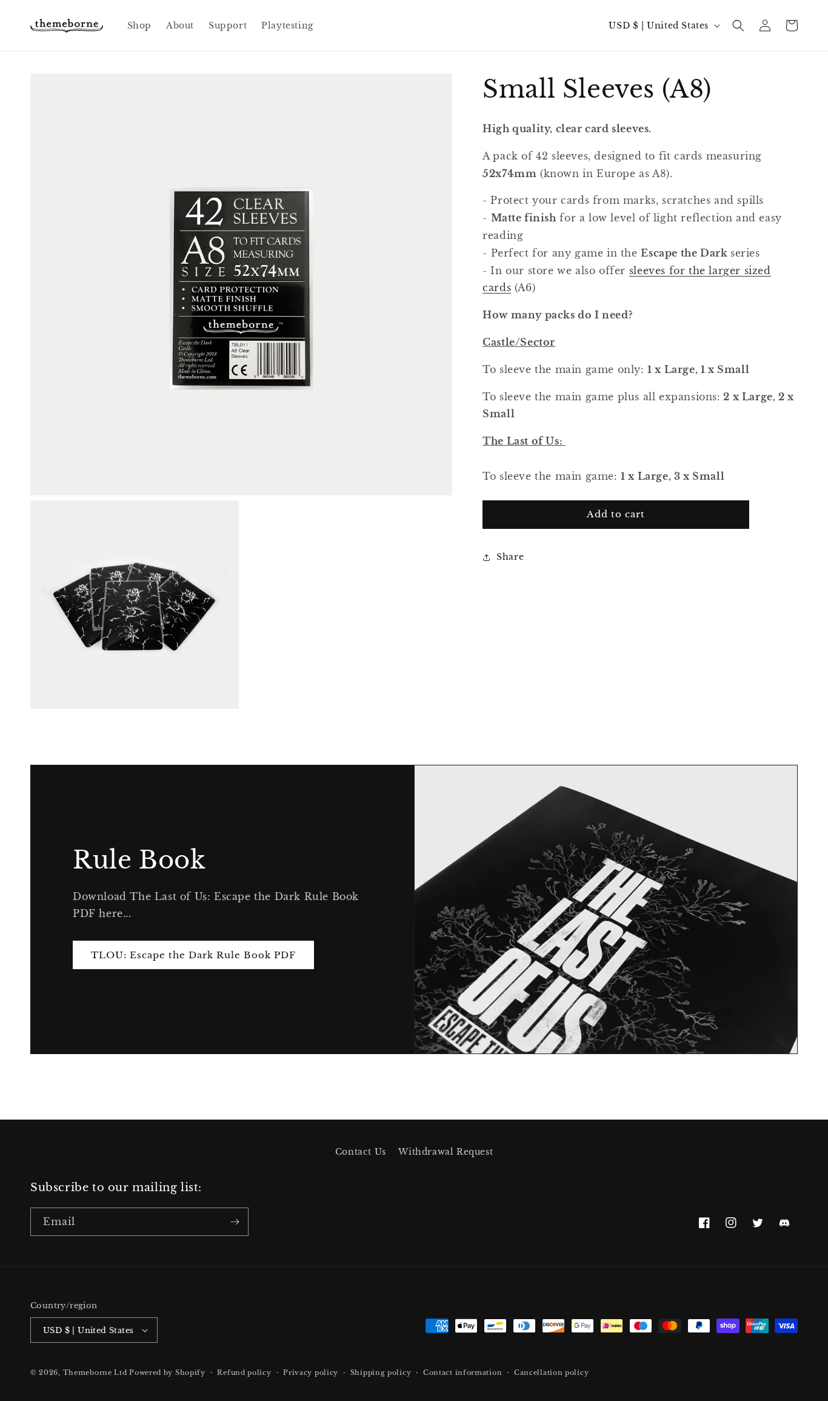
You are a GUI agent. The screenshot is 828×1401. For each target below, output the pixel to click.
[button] (738, 25)
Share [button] (510, 556)
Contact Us (360, 1151)
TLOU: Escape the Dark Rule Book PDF (193, 955)
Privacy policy (310, 1372)
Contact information (462, 1372)
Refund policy (244, 1372)
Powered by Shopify (167, 1372)
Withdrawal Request (445, 1151)
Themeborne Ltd (95, 1372)
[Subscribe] (234, 1222)
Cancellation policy (551, 1372)
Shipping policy (381, 1372)
